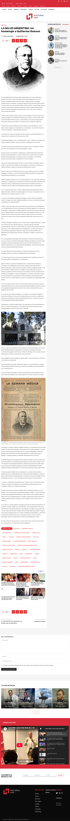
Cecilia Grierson (7, 532)
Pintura (8, 6)
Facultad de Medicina (19, 541)
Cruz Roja (11, 537)
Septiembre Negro (40, 621)
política (37, 553)
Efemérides (42, 6)
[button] (59, 1)
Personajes (19, 6)
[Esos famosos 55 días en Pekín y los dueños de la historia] (51, 38)
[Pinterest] (21, 40)
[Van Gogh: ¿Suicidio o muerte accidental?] (51, 53)
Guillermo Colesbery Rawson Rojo (27, 545)
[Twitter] (67, 1)
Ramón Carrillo (6, 558)
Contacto (59, 798)
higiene (17, 549)
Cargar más (58, 67)
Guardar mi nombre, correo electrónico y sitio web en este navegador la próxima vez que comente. (28, 665)
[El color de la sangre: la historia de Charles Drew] (51, 30)
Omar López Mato (8, 36)
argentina (17, 528)
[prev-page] (32, 712)
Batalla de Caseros (27, 528)
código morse (36, 532)
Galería (48, 792)
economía (36, 537)
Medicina (13, 6)
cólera (4, 537)
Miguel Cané (13, 553)
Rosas (35, 558)
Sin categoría (58, 43)
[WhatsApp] (25, 40)
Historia (30, 6)
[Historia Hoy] (35, 17)
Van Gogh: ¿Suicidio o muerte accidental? (60, 54)
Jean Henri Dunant (35, 549)
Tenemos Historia (51, 790)
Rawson (15, 558)
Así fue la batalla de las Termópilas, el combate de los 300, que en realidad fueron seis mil (61, 46)
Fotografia (36, 6)
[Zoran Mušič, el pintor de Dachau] (51, 61)
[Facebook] (61, 1)
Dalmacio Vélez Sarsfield (23, 537)
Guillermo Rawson (7, 549)
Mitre (21, 553)
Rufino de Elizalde (7, 562)
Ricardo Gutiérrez (25, 558)
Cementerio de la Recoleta (22, 532)
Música (3, 6)
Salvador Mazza (35, 562)
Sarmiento (13, 566)
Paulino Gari (28, 553)
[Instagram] (64, 1)
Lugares (25, 6)
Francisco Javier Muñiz (8, 545)
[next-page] (37, 712)
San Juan (4, 566)
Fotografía (38, 809)
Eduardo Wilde (6, 541)
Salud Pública (24, 562)
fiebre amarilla (32, 541)
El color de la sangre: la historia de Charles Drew (61, 31)
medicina (5, 553)
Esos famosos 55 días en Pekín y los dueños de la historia (61, 38)
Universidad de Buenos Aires (26, 566)
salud (16, 562)
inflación (24, 549)
